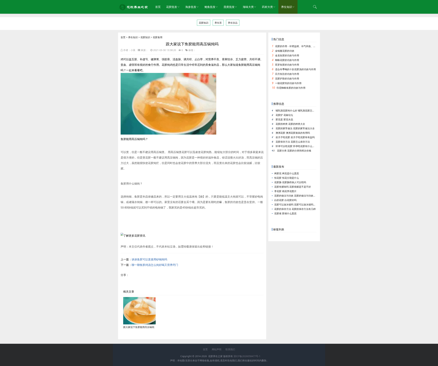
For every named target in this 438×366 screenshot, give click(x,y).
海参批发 (190, 7)
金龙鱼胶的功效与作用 (287, 55)
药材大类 (267, 7)
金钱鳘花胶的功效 (284, 50)
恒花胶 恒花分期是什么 (286, 177)
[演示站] (133, 9)
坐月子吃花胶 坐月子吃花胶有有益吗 (295, 137)
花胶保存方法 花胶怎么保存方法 (293, 141)
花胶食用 (157, 37)
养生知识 (286, 7)
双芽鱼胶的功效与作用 (287, 64)
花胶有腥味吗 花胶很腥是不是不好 (292, 186)
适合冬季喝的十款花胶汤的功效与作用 (295, 69)
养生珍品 (232, 22)
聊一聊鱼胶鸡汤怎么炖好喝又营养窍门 (155, 265)
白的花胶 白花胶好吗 (285, 200)
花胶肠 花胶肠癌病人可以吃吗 (290, 182)
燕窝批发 (229, 7)
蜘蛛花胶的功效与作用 (287, 60)
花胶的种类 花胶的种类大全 (290, 123)
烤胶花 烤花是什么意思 (286, 173)
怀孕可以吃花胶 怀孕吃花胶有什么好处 (296, 146)
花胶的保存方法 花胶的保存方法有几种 (295, 209)
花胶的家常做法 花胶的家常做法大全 (295, 128)
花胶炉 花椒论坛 (284, 115)
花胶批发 (171, 7)
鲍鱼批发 (209, 7)
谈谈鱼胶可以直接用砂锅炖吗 (149, 259)
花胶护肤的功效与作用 (287, 78)
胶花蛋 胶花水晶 (284, 119)
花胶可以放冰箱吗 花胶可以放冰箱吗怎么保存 (298, 204)
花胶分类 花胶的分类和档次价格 (294, 150)
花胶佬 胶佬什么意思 (285, 213)
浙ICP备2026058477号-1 (247, 356)
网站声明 (216, 349)
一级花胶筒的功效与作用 (288, 83)
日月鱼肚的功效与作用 (287, 73)
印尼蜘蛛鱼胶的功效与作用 (291, 87)
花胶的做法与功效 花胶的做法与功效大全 (296, 195)
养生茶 (218, 22)
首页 (158, 7)
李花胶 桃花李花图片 (285, 191)
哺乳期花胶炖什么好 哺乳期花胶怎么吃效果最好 (301, 110)
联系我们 (230, 349)
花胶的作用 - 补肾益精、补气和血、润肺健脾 (299, 46)
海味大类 (248, 7)
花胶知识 (203, 22)
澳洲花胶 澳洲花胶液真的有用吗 (293, 132)
